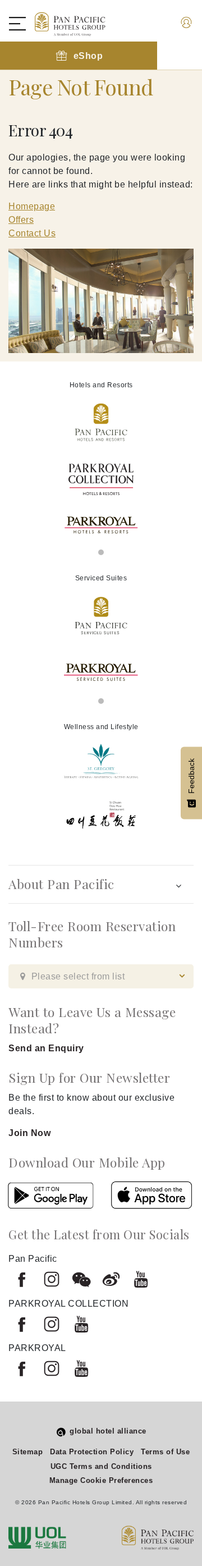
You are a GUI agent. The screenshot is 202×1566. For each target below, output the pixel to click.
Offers (21, 220)
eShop (88, 56)
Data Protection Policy (92, 1452)
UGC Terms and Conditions (101, 1466)
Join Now (29, 1133)
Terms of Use (165, 1452)
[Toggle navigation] (23, 23)
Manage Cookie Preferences (101, 1480)
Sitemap (27, 1452)
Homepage (31, 206)
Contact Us (32, 233)
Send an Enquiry (46, 1048)
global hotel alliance (108, 1431)
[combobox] (101, 976)
